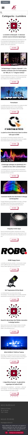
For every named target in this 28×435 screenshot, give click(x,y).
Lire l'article (14, 47)
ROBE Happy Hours (14, 260)
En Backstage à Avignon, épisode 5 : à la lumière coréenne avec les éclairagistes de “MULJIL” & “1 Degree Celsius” (14, 70)
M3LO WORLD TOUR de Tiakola (14, 352)
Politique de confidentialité (16, 432)
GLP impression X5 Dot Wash (14, 290)
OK (6, 432)
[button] (3, 7)
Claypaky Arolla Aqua (14, 228)
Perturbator (14, 102)
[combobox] (14, 12)
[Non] (26, 429)
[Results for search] (14, 14)
